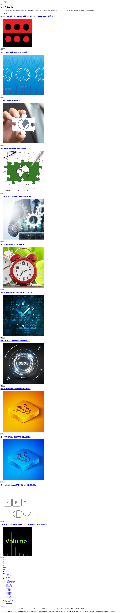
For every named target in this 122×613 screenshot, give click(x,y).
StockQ (7, 574)
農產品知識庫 (9, 592)
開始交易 (3, 2)
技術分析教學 (9, 584)
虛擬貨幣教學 (9, 596)
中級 (4, 13)
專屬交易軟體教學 (10, 582)
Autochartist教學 (9, 598)
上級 (6, 13)
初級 (2, 13)
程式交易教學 (9, 586)
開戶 (2, 569)
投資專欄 (8, 597)
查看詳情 (2, 49)
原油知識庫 (8, 590)
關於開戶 (8, 601)
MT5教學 (8, 580)
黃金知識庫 (8, 589)
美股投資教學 (9, 585)
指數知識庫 (8, 593)
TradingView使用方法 (10, 581)
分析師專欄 (8, 575)
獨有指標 (8, 577)
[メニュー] (1, 4)
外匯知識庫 (8, 594)
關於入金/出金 (9, 603)
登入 (6, 2)
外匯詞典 (8, 588)
